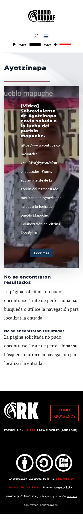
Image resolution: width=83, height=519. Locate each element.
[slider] (65, 44)
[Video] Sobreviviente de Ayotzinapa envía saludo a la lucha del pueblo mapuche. (39, 120)
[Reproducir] (14, 44)
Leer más (41, 252)
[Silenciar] (55, 44)
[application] (41, 44)
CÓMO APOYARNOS (64, 413)
